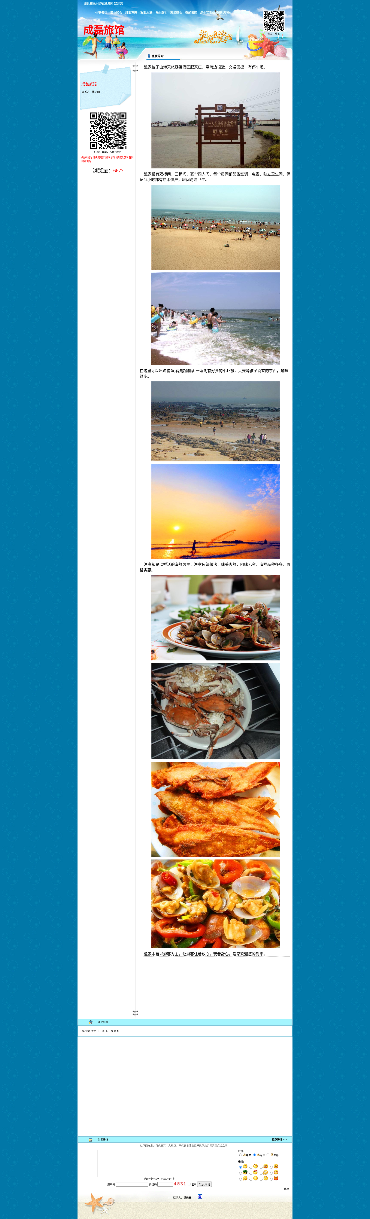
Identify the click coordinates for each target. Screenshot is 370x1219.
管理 (286, 1189)
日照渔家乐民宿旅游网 (98, 3)
